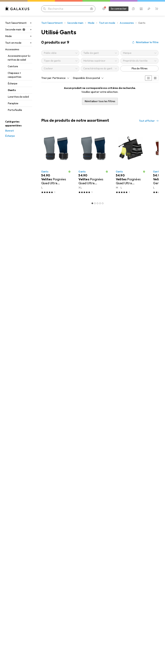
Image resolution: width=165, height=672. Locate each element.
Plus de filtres (139, 68)
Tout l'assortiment (16, 23)
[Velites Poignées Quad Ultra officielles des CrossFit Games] (130, 163)
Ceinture (13, 66)
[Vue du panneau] (148, 78)
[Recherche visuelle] (91, 8)
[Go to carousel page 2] (95, 203)
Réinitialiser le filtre (147, 42)
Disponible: (79, 78)
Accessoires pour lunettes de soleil (19, 57)
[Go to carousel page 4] (100, 203)
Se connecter (119, 8)
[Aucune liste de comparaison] (141, 8)
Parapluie (13, 103)
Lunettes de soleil (18, 96)
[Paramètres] (103, 8)
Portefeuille (15, 110)
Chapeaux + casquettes (14, 75)
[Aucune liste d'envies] (148, 8)
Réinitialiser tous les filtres (100, 101)
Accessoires (12, 49)
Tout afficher (147, 121)
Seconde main (13, 29)
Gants (12, 90)
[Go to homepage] (17, 8)
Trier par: (46, 78)
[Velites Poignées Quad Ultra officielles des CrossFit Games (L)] (56, 163)
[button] (69, 172)
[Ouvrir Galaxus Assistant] (133, 8)
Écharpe (12, 83)
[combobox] (60, 78)
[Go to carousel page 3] (97, 203)
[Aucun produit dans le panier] (156, 8)
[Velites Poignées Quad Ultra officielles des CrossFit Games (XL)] (93, 163)
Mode (8, 36)
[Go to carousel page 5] (102, 203)
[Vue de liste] (155, 78)
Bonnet (9, 130)
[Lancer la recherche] (44, 8)
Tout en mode (13, 42)
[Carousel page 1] (92, 203)
